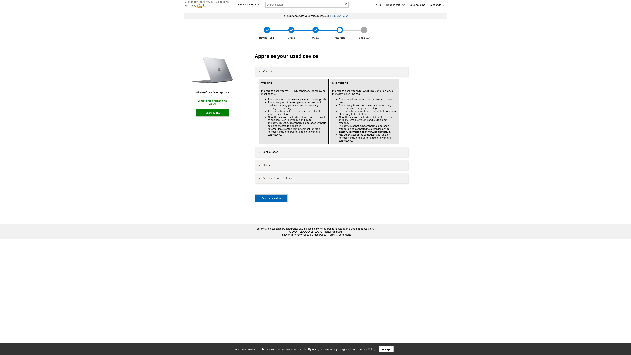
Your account (417, 4)
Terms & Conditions (340, 234)
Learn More (213, 112)
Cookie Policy (366, 349)
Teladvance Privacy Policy (294, 234)
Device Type (266, 37)
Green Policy (319, 234)
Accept (386, 349)
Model (315, 37)
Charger (266, 164)
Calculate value (271, 198)
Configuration (269, 151)
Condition (267, 71)
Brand (290, 37)
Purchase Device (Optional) (277, 178)
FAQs (378, 4)
